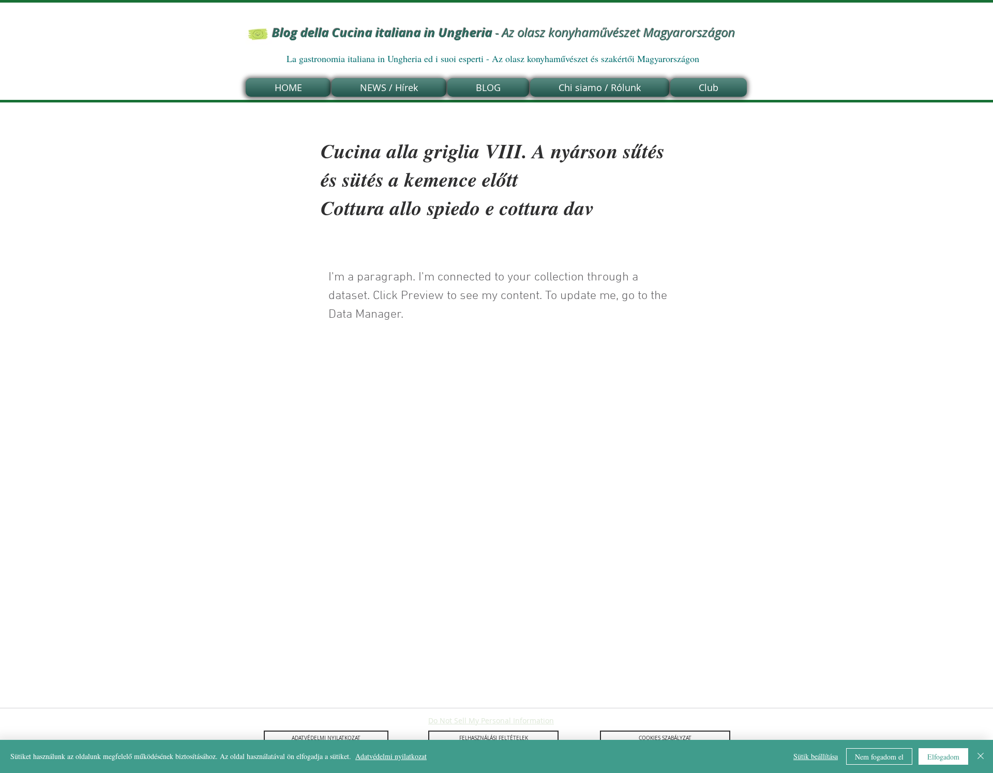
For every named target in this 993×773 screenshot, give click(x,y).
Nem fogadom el (879, 757)
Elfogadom (943, 757)
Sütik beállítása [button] (815, 756)
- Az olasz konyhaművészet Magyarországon (503, 32)
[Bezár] (980, 756)
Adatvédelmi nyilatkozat (391, 756)
